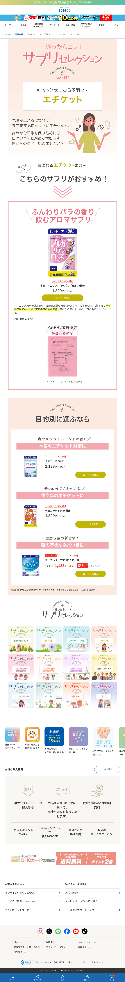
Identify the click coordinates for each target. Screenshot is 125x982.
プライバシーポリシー (56, 947)
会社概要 (18, 952)
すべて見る (107, 769)
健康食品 (19, 34)
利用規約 (50, 942)
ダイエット (55, 25)
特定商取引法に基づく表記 (27, 947)
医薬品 (102, 25)
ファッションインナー (86, 25)
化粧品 (23, 25)
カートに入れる (62, 297)
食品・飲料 (70, 25)
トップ (8, 25)
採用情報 (82, 947)
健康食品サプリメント (39, 25)
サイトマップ (20, 942)
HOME (8, 34)
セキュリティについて (88, 942)
